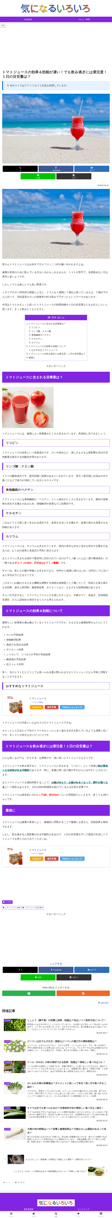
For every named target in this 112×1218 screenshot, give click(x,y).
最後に (32, 357)
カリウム (35, 342)
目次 (53, 317)
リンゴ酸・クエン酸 (41, 331)
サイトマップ (83, 1209)
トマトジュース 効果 (12, 908)
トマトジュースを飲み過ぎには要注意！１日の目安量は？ (57, 353)
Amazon (36, 707)
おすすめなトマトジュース (44, 350)
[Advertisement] (56, 47)
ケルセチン (36, 338)
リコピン (35, 327)
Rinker (41, 702)
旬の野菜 (8, 902)
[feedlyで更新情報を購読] (28, 993)
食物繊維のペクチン (41, 335)
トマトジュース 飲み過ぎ (34, 908)
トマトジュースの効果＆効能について (47, 346)
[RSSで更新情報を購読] (83, 993)
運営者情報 (28, 1209)
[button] (73, 176)
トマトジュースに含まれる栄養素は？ (47, 323)
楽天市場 (51, 707)
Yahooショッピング (72, 707)
